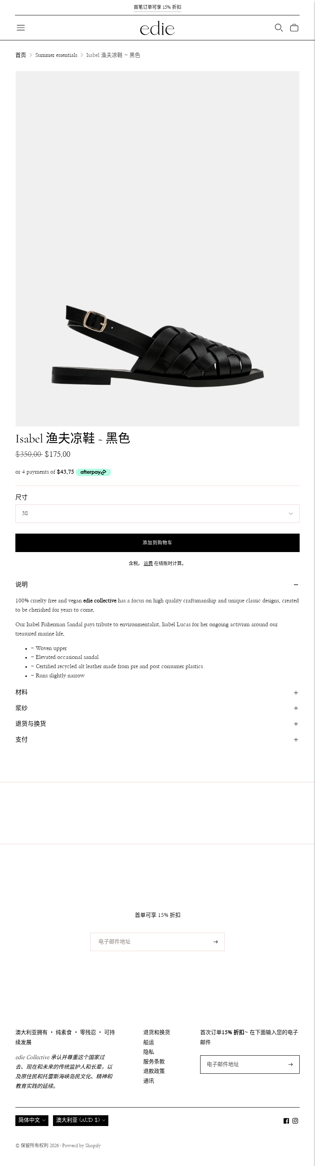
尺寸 (21, 497)
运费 (148, 563)
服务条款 (154, 1062)
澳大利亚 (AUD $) (78, 1120)
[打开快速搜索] (279, 27)
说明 (21, 585)
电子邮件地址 (112, 932)
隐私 (148, 1052)
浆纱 (21, 708)
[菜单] (20, 27)
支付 (21, 740)
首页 (20, 55)
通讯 (148, 1081)
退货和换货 (156, 1032)
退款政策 (154, 1071)
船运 (148, 1042)
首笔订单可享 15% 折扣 (157, 7)
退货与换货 (30, 724)
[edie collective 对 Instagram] (295, 1122)
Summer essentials (56, 55)
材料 (21, 692)
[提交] (215, 941)
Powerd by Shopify (81, 1145)
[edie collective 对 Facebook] (286, 1122)
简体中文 (29, 1120)
